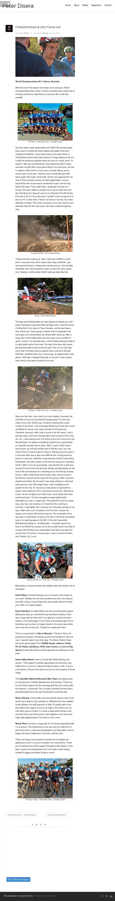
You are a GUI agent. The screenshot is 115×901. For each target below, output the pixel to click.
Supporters (96, 5)
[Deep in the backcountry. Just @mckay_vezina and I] (7, 859)
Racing (45, 33)
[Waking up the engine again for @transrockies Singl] (29, 865)
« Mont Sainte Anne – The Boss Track (21, 815)
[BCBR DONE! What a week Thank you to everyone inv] (18, 872)
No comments (54, 33)
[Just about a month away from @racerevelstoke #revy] (29, 852)
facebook (32, 825)
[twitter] (106, 896)
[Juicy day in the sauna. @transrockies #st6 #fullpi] (7, 872)
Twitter (36, 825)
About (76, 5)
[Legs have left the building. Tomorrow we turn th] (29, 872)
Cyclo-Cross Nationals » (57, 815)
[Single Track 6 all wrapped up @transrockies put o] (29, 859)
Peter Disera (18, 5)
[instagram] (111, 896)
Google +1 (41, 825)
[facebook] (102, 896)
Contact (108, 5)
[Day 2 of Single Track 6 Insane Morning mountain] (18, 865)
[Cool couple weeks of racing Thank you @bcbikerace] (18, 859)
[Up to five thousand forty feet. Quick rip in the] (29, 846)
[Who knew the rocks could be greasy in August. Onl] (7, 852)
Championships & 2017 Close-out (37, 27)
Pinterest (45, 825)
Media (85, 5)
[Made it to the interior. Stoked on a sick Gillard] (18, 846)
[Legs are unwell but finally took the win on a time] (7, 865)
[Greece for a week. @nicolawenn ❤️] (7, 846)
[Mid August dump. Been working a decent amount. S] (18, 852)
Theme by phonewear (45, 895)
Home (68, 5)
